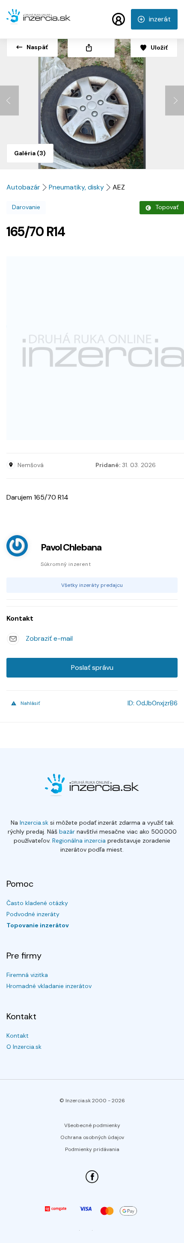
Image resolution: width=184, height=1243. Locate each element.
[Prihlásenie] (118, 19)
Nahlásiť (30, 703)
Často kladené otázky (37, 903)
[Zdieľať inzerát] (91, 47)
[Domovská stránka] (38, 20)
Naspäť (37, 47)
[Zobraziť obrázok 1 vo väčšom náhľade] (92, 101)
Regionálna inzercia (79, 840)
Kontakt (17, 1035)
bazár (67, 831)
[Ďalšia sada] (174, 100)
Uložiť (159, 47)
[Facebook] (92, 1176)
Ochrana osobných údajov (92, 1137)
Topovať (166, 207)
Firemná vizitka (27, 975)
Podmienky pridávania (92, 1149)
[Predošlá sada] (9, 100)
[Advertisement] (92, 348)
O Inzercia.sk (24, 1047)
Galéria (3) (30, 153)
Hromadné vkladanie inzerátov (49, 986)
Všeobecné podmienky (92, 1125)
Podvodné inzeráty (32, 914)
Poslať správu (92, 667)
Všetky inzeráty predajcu (92, 585)
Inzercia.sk (34, 822)
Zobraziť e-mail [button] (49, 638)
